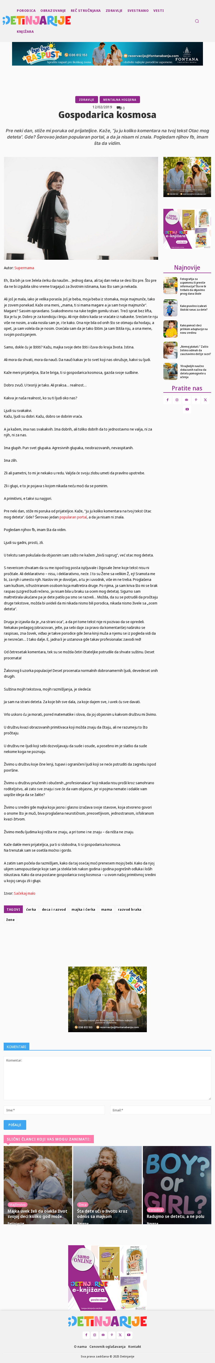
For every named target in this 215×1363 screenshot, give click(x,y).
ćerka (31, 909)
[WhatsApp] (116, 938)
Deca (83, 1204)
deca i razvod (54, 909)
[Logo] (3, 21)
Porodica (155, 1209)
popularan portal (73, 517)
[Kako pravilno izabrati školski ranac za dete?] (170, 308)
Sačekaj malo (24, 893)
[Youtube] (187, 409)
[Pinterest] (104, 938)
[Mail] (186, 400)
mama (106, 909)
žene (10, 919)
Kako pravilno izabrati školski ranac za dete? (193, 307)
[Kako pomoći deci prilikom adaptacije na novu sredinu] (170, 329)
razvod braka (130, 909)
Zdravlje (86, 100)
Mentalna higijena (119, 100)
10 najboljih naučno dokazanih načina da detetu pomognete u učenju (193, 371)
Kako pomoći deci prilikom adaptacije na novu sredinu (194, 329)
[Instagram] (177, 400)
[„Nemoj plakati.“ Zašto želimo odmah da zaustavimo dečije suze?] (170, 350)
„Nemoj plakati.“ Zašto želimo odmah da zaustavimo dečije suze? (195, 350)
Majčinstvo (17, 1204)
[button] (197, 21)
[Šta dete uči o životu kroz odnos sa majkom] (107, 1185)
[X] (92, 938)
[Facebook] (79, 938)
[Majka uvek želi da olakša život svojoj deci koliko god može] (38, 1185)
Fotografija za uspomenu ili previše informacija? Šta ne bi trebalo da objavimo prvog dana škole (193, 286)
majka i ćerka (83, 909)
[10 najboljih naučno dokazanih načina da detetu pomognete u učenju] (170, 371)
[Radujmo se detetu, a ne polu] (177, 1185)
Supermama (24, 267)
